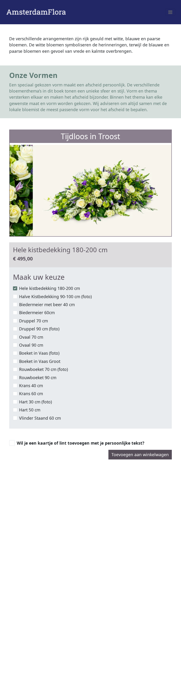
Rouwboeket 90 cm (37, 377)
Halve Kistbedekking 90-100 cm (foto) (55, 296)
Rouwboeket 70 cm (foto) (43, 369)
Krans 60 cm (31, 393)
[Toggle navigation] (170, 12)
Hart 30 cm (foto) (35, 402)
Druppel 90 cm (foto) (39, 329)
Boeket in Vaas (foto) (39, 353)
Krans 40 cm (31, 385)
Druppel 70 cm (33, 321)
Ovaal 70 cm (31, 337)
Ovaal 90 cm (31, 345)
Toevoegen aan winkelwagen (140, 454)
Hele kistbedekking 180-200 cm (49, 288)
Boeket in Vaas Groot (39, 361)
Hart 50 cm (29, 410)
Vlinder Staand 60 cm (40, 418)
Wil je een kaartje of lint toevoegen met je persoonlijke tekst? (80, 443)
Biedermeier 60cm (37, 312)
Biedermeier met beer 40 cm (47, 304)
